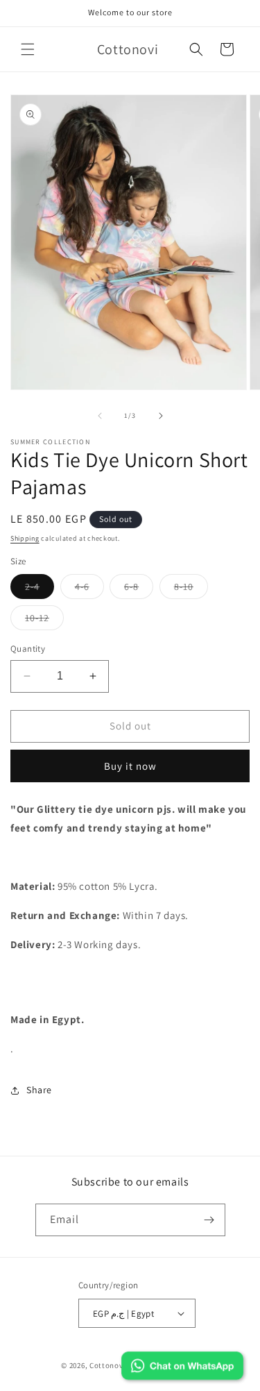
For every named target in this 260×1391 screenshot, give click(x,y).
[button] (27, 49)
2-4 (39, 589)
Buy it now (130, 766)
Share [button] (39, 1090)
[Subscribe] (209, 1220)
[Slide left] (100, 416)
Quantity (27, 649)
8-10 (191, 589)
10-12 (44, 620)
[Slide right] (161, 416)
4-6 (89, 589)
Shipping (25, 538)
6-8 (138, 589)
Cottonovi (107, 1365)
